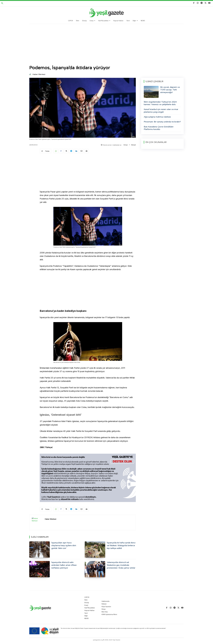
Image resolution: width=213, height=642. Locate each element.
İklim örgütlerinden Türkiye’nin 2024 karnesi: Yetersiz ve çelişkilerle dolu (160, 103)
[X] (205, 3)
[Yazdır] (86, 151)
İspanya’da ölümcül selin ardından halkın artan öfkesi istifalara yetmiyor (64, 565)
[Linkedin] (76, 151)
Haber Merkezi (39, 74)
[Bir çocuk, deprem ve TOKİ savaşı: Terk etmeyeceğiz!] (151, 92)
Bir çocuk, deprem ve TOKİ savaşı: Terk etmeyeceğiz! (170, 90)
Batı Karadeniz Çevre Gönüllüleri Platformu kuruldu (158, 127)
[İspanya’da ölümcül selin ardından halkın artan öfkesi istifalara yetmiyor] (39, 569)
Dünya (126, 145)
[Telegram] (201, 3)
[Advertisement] (106, 40)
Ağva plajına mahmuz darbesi (157, 117)
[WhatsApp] (56, 151)
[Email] (81, 151)
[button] (2, 3)
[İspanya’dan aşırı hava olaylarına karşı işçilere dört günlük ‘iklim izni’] (39, 549)
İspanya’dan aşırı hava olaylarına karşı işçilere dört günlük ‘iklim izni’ (63, 545)
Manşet (133, 145)
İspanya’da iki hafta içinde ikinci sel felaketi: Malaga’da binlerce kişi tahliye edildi (121, 545)
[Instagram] (197, 3)
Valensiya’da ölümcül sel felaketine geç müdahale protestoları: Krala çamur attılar (121, 565)
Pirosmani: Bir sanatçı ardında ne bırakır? (162, 121)
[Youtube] (209, 3)
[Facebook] (193, 3)
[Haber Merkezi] (30, 74)
